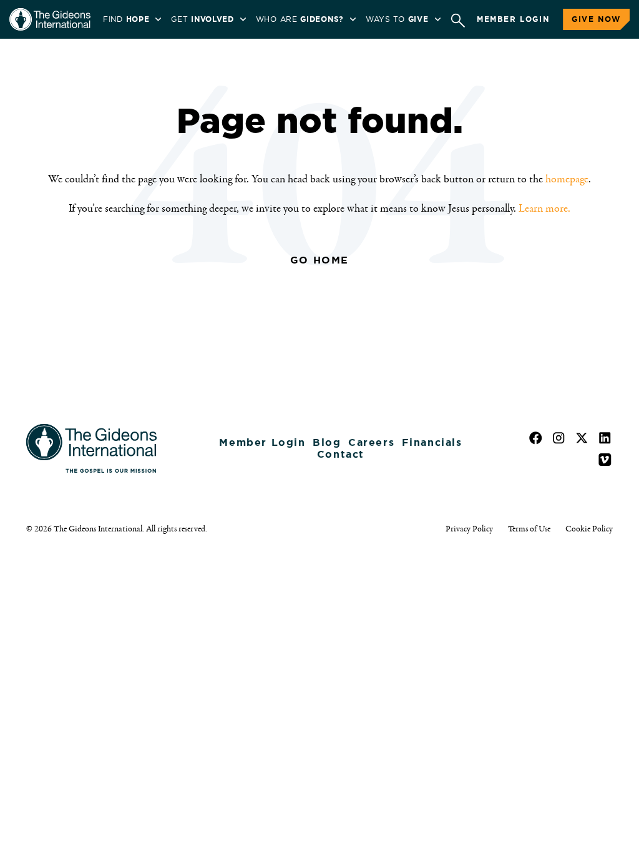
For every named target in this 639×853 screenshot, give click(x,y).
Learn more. (544, 208)
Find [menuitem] (126, 19)
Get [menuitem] (202, 19)
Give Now (596, 19)
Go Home (319, 260)
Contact (340, 454)
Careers (371, 442)
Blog (327, 442)
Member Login (513, 19)
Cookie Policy (589, 529)
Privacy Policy (469, 529)
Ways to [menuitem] (397, 19)
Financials (432, 442)
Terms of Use (529, 529)
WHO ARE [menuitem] (300, 19)
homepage (566, 179)
